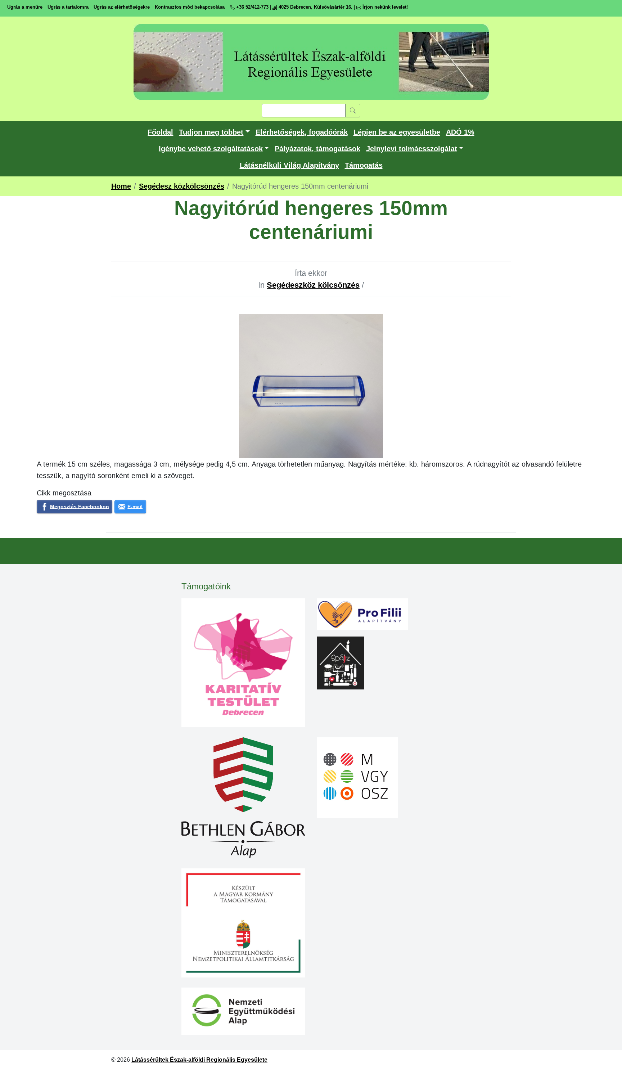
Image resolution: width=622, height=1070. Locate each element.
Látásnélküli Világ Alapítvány (289, 165)
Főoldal (160, 132)
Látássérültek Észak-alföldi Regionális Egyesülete (199, 1060)
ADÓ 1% (460, 132)
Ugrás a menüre (24, 7)
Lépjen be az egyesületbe (396, 132)
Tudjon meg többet (211, 132)
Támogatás (364, 165)
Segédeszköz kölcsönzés (313, 284)
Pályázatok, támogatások (317, 149)
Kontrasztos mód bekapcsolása (190, 7)
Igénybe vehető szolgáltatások (211, 149)
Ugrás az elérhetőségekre (122, 7)
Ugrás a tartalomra (68, 7)
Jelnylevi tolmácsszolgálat (411, 149)
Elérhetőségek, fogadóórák (302, 132)
